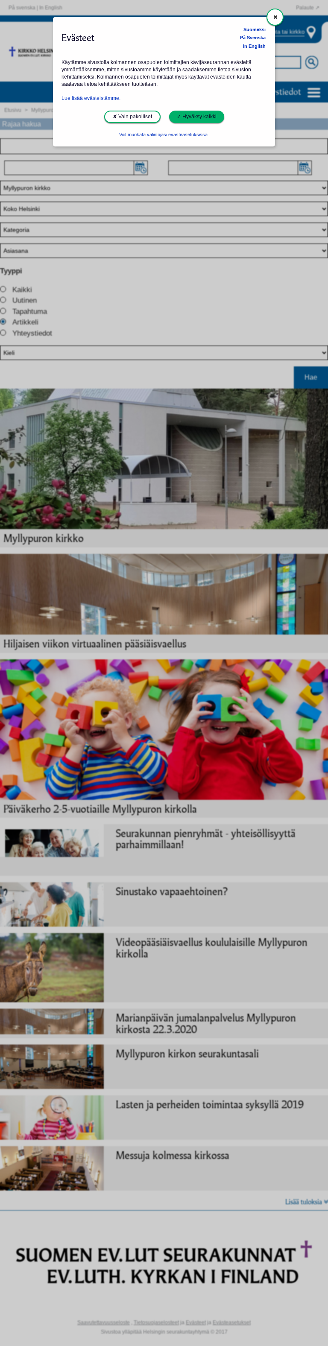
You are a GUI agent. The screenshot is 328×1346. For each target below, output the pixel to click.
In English (254, 46)
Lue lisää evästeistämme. (91, 98)
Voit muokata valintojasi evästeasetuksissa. (164, 134)
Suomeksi (254, 29)
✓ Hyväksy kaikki (197, 117)
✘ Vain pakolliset (132, 117)
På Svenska (253, 37)
